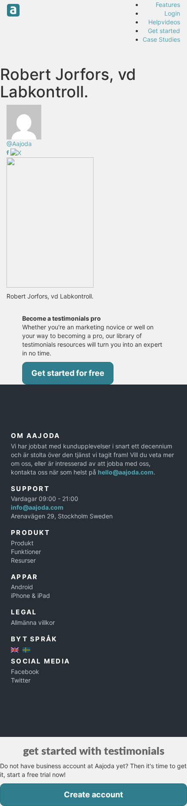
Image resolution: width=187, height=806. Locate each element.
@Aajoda (19, 143)
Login (172, 13)
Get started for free (67, 373)
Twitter (20, 680)
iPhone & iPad (30, 595)
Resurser (23, 560)
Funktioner (26, 551)
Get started (164, 30)
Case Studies (161, 39)
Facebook (25, 671)
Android (22, 586)
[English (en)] (15, 649)
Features (168, 4)
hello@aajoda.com (126, 472)
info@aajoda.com (37, 507)
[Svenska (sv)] (26, 649)
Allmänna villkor (33, 622)
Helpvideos (164, 22)
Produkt (22, 543)
